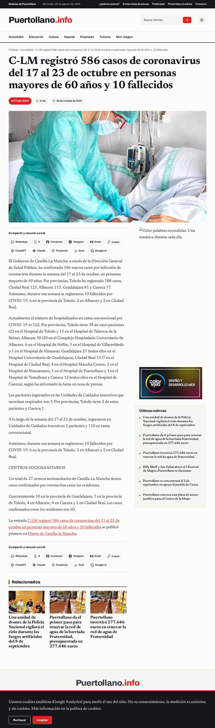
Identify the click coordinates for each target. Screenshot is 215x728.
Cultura (54, 37)
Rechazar (19, 720)
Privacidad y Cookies (180, 4)
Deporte (69, 37)
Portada (13, 49)
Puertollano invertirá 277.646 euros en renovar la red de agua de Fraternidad (108, 627)
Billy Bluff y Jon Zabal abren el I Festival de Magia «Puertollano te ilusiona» (170, 469)
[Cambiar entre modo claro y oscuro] (201, 20)
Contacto (200, 4)
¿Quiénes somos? (109, 4)
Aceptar (42, 720)
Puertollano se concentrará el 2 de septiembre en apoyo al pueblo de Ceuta (170, 483)
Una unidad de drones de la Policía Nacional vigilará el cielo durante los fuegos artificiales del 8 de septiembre (26, 631)
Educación (36, 37)
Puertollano (40, 19)
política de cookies (85, 709)
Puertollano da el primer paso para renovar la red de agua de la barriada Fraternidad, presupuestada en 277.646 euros (67, 631)
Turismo (105, 37)
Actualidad (16, 37)
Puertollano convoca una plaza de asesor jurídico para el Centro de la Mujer (170, 496)
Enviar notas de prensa (136, 4)
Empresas (87, 37)
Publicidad (158, 4)
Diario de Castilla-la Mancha (52, 534)
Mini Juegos (124, 37)
